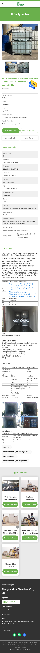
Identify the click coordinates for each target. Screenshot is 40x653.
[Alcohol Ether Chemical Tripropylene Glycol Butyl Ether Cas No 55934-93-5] (10, 553)
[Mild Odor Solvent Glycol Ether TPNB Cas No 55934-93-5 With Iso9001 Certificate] (10, 519)
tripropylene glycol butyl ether (15, 461)
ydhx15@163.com (12, 602)
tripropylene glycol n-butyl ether (16, 452)
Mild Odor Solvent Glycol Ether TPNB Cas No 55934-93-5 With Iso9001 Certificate (10, 532)
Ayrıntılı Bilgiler (10, 138)
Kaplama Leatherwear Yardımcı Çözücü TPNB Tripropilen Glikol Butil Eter (29, 498)
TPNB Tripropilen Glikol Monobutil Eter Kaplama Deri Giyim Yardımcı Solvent (10, 498)
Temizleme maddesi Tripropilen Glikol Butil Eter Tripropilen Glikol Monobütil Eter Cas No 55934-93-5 (29, 532)
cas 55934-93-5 (9, 456)
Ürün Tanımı (29, 138)
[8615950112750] (14, 635)
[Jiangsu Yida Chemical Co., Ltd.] (20, 4)
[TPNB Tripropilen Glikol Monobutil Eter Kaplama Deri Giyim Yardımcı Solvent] (10, 485)
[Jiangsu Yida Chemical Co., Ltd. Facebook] (24, 635)
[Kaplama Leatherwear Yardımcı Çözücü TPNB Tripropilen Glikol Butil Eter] (29, 486)
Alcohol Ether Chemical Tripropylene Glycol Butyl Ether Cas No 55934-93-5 (10, 565)
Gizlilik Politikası (15, 650)
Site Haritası (26, 650)
